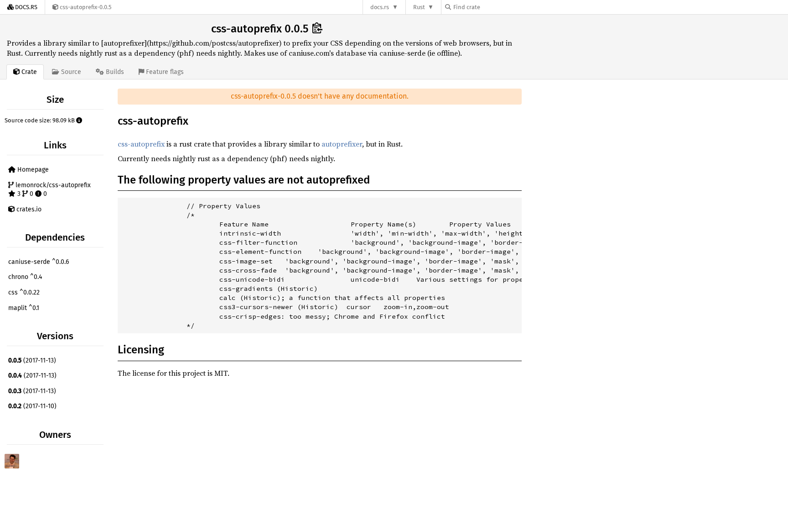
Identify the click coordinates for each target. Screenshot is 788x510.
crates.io (28, 209)
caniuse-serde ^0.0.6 (38, 262)
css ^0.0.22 (24, 292)
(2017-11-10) (32, 406)
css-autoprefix (141, 144)
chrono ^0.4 (25, 277)
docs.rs (379, 7)
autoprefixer (341, 144)
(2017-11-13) (32, 360)
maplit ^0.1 (23, 308)
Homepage (32, 170)
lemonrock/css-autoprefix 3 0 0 (52, 189)
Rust (419, 7)
